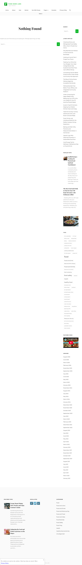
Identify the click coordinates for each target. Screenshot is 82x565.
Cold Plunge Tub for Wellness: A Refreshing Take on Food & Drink (70, 144)
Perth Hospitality (67, 315)
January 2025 (66, 385)
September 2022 (67, 427)
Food (57, 502)
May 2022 (65, 438)
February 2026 (67, 365)
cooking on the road (67, 245)
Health (66, 279)
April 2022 (66, 441)
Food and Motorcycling (62, 511)
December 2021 (67, 450)
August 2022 (66, 430)
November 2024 (67, 388)
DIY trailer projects (67, 253)
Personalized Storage (68, 313)
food (66, 257)
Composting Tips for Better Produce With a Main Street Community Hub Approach (70, 74)
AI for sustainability (67, 236)
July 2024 (65, 393)
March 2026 (66, 362)
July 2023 (65, 416)
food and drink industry (69, 263)
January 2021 (66, 478)
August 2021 (66, 461)
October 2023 (67, 410)
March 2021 (66, 475)
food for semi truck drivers (68, 269)
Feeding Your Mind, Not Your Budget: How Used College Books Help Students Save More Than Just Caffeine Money (70, 65)
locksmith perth (67, 299)
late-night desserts (67, 289)
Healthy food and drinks (62, 531)
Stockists (54, 10)
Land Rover (74, 287)
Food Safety (59, 522)
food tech (75, 275)
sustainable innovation (68, 325)
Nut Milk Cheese (36, 10)
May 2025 (65, 379)
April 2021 (66, 472)
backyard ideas (73, 238)
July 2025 (65, 373)
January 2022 (66, 447)
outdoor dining (66, 311)
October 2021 (66, 455)
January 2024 (67, 402)
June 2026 (66, 359)
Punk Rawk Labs (14, 4)
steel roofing (66, 323)
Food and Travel (60, 514)
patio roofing (73, 311)
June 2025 (66, 376)
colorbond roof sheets (68, 243)
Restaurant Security (68, 318)
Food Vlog (59, 525)
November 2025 (67, 368)
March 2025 (66, 382)
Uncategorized (60, 534)
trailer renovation (67, 328)
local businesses (67, 294)
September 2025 (67, 371)
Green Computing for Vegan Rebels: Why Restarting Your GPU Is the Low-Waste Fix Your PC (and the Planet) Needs (70, 98)
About (13, 10)
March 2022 (66, 444)
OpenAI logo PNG (67, 308)
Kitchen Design (67, 287)
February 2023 (67, 421)
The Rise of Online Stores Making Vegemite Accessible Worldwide (70, 81)
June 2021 (66, 467)
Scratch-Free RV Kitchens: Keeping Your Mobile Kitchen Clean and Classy (70, 107)
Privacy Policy (63, 10)
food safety (68, 275)
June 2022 (66, 436)
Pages (45, 10)
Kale (20, 10)
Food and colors (60, 505)
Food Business (60, 519)
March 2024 (66, 399)
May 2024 (65, 396)
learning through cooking (68, 292)
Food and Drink (68, 260)
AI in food (74, 236)
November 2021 (67, 453)
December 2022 (67, 424)
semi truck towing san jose (69, 321)
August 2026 (66, 357)
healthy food (68, 282)
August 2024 (66, 390)
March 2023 (66, 419)
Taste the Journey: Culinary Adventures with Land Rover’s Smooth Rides (70, 113)
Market (26, 10)
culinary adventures (69, 250)
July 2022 (65, 433)
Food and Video (60, 517)
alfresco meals (66, 238)
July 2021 (65, 464)
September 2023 (67, 413)
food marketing (68, 272)
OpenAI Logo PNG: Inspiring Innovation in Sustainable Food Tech (69, 137)
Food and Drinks (69, 267)
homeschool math (67, 285)
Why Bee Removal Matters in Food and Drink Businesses (70, 52)
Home (7, 10)
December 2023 (67, 405)
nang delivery (74, 306)
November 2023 (67, 407)
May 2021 (65, 470)
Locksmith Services (67, 301)
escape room (75, 253)
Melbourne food (67, 306)
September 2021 (67, 458)
